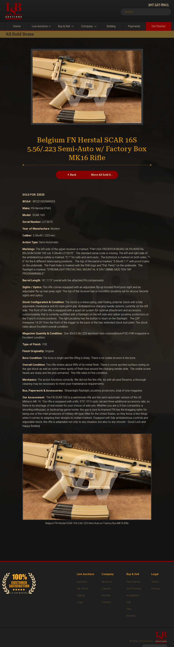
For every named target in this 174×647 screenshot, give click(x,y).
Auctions (82, 581)
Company (87, 26)
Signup (81, 595)
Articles (106, 595)
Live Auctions (40, 26)
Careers (106, 588)
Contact (106, 602)
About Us (107, 581)
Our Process (133, 588)
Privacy (155, 588)
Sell (128, 602)
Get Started (158, 26)
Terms (155, 581)
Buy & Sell (64, 26)
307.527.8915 (158, 5)
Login (80, 602)
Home (17, 26)
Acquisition (132, 595)
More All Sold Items (103, 174)
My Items (82, 588)
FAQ (128, 609)
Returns (130, 615)
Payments (134, 26)
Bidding (111, 26)
